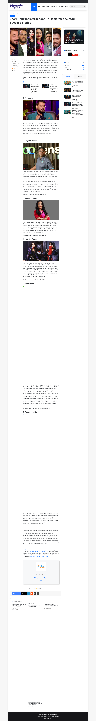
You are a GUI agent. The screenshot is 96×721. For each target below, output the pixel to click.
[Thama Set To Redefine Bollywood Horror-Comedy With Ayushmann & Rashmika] (67, 97)
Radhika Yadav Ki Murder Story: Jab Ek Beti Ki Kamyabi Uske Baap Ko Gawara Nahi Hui (54, 88)
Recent (68, 76)
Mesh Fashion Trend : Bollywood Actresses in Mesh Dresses (51, 605)
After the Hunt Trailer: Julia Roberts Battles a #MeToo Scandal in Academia (78, 90)
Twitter (43, 556)
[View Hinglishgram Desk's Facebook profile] (36, 574)
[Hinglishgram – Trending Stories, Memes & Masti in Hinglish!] (16, 6)
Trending (34, 6)
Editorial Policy (40, 716)
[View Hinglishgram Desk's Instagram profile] (45, 574)
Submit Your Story (55, 716)
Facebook (32, 556)
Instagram (38, 556)
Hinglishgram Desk (40, 578)
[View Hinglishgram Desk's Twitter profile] (39, 574)
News (39, 6)
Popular (80, 76)
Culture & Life (54, 6)
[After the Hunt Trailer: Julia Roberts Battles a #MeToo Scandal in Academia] (67, 90)
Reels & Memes (45, 6)
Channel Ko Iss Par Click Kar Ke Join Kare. (38, 551)
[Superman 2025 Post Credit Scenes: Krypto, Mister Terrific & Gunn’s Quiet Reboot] (26, 86)
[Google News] (38, 588)
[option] (74, 37)
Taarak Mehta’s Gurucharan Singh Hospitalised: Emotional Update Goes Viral (35, 703)
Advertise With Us (47, 716)
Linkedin (47, 556)
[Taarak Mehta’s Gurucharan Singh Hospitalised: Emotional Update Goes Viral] (35, 652)
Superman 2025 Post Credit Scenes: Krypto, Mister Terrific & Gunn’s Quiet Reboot (35, 88)
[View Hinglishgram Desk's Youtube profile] (42, 574)
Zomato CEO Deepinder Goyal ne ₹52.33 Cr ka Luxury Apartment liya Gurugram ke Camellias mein (77, 113)
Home (12, 13)
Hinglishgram (26, 550)
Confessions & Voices (63, 6)
